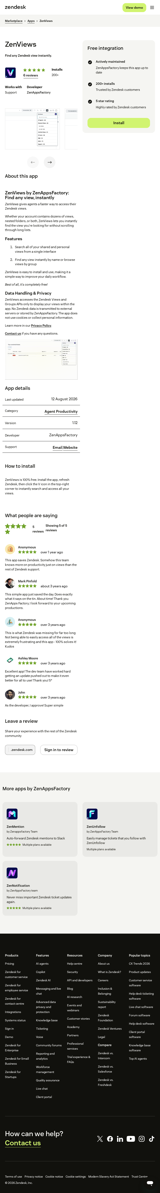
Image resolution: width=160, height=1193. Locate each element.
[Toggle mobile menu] (152, 7)
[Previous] (33, 162)
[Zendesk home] (15, 7)
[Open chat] (150, 1183)
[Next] (49, 162)
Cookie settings (76, 1176)
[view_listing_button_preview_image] (32, 128)
